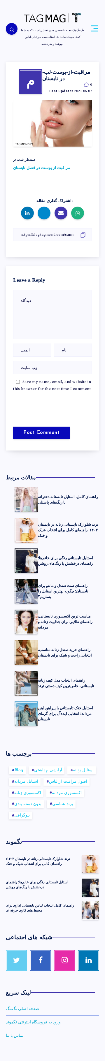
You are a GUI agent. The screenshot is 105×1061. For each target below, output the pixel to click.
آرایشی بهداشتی (48, 770)
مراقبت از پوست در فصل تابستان (41, 167)
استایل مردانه (26, 782)
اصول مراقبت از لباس (68, 782)
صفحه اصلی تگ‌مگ (22, 1008)
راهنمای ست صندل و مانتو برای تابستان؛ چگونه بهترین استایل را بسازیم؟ (63, 591)
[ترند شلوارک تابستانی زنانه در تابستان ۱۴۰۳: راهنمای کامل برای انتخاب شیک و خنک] (90, 864)
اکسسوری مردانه (67, 793)
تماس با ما (14, 1035)
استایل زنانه (83, 770)
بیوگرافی (22, 815)
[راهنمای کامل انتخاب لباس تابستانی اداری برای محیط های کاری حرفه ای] (90, 910)
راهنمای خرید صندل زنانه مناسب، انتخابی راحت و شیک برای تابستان (65, 652)
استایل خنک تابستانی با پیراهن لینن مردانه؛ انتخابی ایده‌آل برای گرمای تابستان (65, 713)
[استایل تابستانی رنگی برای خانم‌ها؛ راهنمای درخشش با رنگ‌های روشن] (90, 887)
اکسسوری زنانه (27, 793)
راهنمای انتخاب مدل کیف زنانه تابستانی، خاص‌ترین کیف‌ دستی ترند (66, 683)
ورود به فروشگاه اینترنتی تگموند (33, 1022)
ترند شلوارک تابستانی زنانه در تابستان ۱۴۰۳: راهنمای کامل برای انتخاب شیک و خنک (68, 530)
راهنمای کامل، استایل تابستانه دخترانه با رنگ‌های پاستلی (68, 499)
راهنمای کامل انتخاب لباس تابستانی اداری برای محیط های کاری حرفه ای (40, 907)
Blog (19, 770)
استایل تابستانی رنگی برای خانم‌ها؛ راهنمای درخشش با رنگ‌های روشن (65, 561)
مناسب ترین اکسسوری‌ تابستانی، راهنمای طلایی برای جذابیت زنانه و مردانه (65, 621)
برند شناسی (62, 804)
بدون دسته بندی (27, 804)
